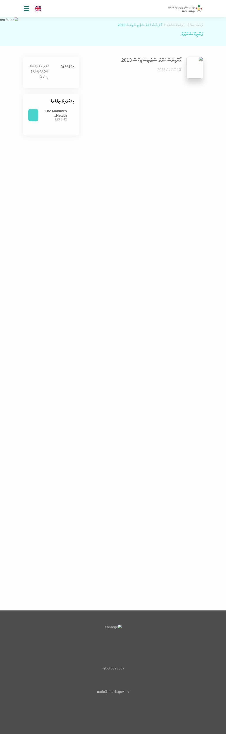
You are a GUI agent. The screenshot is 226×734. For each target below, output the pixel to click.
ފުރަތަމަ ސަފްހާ (195, 25)
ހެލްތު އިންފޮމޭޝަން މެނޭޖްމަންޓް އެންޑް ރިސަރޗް (39, 71)
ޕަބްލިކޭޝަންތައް (175, 25)
